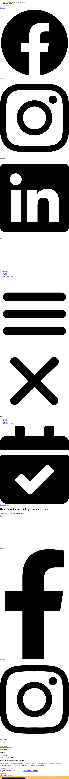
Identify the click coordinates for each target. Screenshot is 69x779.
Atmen (5, 274)
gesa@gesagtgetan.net (6, 747)
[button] (34, 347)
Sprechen (5, 271)
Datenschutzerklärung (19, 778)
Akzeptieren (5, 778)
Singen (5, 273)
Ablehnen (11, 778)
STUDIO (31, 771)
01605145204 (3, 749)
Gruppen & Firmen (8, 276)
